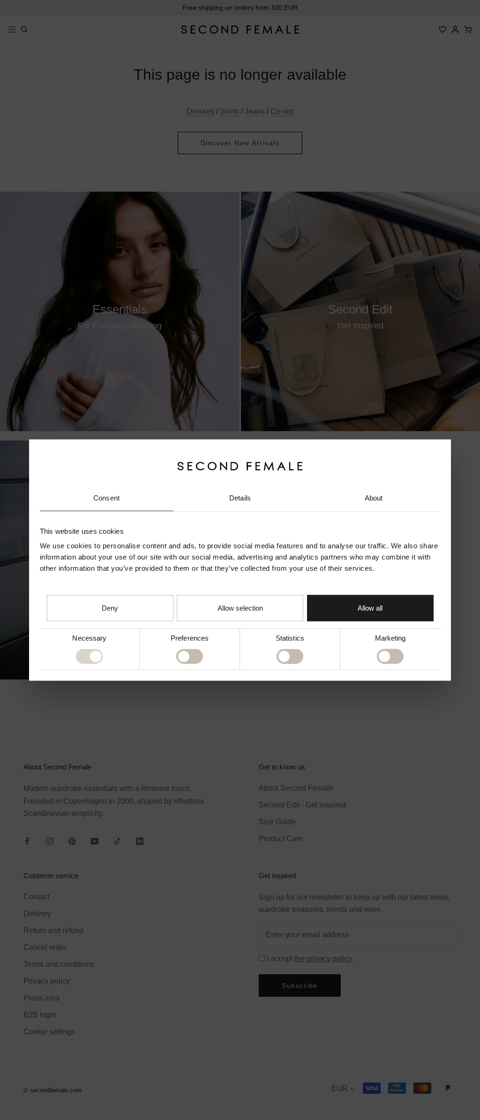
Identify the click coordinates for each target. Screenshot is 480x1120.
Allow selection (240, 608)
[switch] (189, 656)
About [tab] (374, 498)
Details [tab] (240, 498)
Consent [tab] (106, 498)
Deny (110, 608)
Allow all (370, 608)
